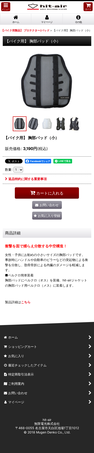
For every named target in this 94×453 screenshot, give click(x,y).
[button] (5, 6)
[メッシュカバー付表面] (47, 81)
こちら (26, 302)
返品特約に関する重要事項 (27, 179)
